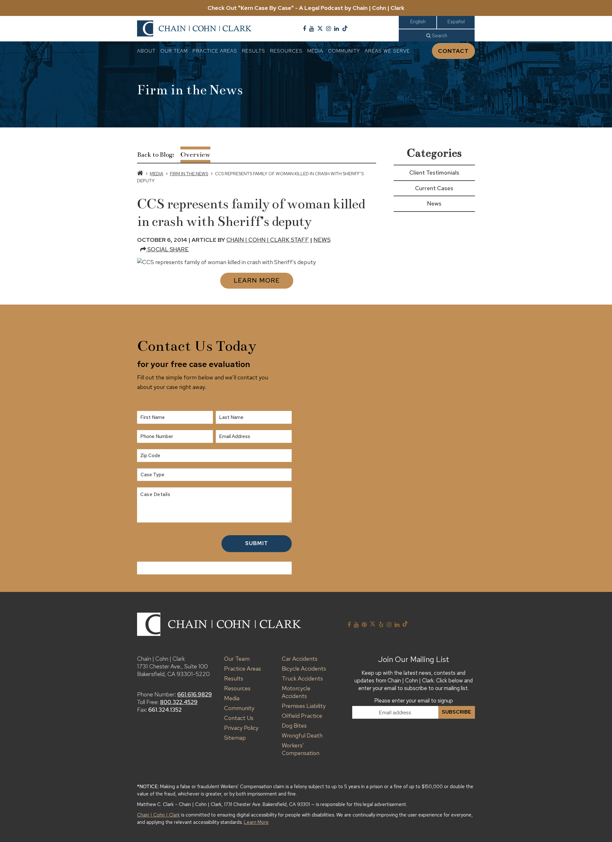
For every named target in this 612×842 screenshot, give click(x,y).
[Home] (140, 173)
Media (315, 50)
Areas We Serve (387, 50)
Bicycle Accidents (304, 668)
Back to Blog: (155, 155)
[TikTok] (345, 29)
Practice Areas (215, 50)
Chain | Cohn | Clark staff (267, 239)
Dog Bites (294, 725)
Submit (256, 543)
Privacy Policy (241, 727)
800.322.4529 (179, 702)
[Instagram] (328, 29)
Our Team (174, 50)
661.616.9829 (194, 694)
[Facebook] (304, 29)
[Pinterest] (364, 625)
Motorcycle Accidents (296, 692)
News (322, 239)
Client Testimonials (434, 172)
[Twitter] (320, 29)
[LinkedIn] (336, 29)
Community (344, 50)
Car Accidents (299, 658)
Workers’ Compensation (300, 749)
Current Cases (434, 188)
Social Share (167, 249)
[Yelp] (381, 625)
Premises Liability (304, 705)
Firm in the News (189, 173)
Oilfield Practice (302, 715)
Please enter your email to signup (413, 700)
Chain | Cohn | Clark (158, 815)
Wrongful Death (302, 735)
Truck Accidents (302, 678)
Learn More (257, 280)
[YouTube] (311, 29)
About (146, 50)
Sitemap (235, 737)
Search (439, 35)
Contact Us (238, 718)
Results (253, 50)
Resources (286, 50)
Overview (195, 155)
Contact (453, 50)
